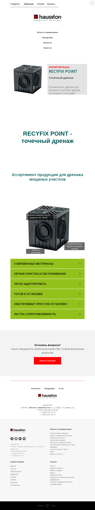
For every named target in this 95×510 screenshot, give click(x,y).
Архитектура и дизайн (57, 440)
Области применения (47, 32)
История (13, 480)
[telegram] (11, 438)
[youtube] (24, 438)
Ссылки (52, 466)
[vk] (20, 438)
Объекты (47, 43)
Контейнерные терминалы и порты (62, 445)
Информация (54, 480)
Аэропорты (53, 447)
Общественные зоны (57, 438)
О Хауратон (15, 4)
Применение (29, 4)
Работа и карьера (56, 470)
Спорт (52, 452)
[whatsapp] (16, 438)
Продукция (47, 37)
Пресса (52, 473)
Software (40, 4)
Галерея (13, 477)
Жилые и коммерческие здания (61, 436)
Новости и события (56, 468)
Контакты (51, 4)
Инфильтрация (15, 471)
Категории (14, 482)
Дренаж (13, 466)
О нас (61, 388)
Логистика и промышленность (60, 442)
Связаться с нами (56, 475)
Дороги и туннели (56, 454)
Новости (47, 48)
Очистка (13, 469)
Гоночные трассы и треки (59, 449)
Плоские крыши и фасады (59, 433)
